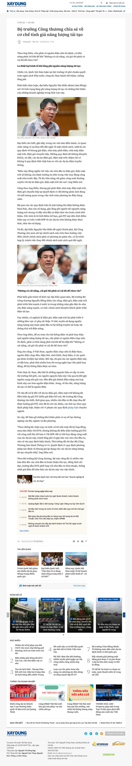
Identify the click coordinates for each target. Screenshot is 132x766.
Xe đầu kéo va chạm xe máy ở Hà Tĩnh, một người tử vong (109, 627)
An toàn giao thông (103, 6)
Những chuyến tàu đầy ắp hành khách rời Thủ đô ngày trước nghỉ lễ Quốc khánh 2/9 (55, 525)
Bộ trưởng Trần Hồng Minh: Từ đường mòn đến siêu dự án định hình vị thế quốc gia (106, 649)
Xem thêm (24, 531)
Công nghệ (90, 11)
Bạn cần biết (16, 723)
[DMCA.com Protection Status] (109, 755)
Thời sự (12, 11)
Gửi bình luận (79, 586)
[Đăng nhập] (106, 2)
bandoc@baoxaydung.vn (62, 753)
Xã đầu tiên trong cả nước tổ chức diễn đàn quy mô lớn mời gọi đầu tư (56, 510)
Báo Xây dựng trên (27, 541)
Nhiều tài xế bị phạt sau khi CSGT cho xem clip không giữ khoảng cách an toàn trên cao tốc (29, 649)
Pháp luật (45, 11)
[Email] (82, 541)
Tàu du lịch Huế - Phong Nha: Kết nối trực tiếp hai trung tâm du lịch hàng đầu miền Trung (30, 672)
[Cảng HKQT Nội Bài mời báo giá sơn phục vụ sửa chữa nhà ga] (52, 692)
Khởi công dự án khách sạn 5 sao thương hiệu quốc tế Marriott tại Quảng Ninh (23, 707)
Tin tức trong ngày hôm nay (40, 491)
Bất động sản (89, 6)
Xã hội (31, 23)
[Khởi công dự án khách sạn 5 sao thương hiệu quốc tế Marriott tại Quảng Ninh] (23, 692)
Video (110, 11)
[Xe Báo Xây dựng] (118, 743)
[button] (63, 634)
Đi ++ (105, 11)
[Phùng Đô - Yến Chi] (19, 42)
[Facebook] (74, 541)
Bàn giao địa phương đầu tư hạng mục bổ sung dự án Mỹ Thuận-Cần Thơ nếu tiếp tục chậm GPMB (53, 517)
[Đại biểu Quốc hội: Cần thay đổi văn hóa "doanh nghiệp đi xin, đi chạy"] (24, 479)
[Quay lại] (18, 541)
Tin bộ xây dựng (119, 6)
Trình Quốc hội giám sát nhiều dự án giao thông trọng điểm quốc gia (27, 572)
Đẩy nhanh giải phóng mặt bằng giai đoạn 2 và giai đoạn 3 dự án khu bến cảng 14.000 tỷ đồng (106, 660)
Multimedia (117, 11)
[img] (52, 116)
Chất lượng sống (56, 11)
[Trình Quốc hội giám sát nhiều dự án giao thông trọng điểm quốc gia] (28, 559)
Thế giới (98, 11)
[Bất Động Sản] (100, 744)
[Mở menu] (124, 11)
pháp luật (73, 407)
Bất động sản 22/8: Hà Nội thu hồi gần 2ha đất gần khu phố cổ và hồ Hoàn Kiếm (23, 625)
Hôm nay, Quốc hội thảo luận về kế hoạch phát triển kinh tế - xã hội (76, 572)
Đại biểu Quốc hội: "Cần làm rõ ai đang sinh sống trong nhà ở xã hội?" (52, 572)
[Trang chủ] (8, 11)
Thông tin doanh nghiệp (22, 681)
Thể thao (81, 11)
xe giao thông (77, 6)
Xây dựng (20, 11)
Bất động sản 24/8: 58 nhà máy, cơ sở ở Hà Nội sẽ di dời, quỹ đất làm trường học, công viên (80, 624)
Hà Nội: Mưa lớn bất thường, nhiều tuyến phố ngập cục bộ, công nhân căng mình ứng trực (68, 660)
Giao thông (29, 11)
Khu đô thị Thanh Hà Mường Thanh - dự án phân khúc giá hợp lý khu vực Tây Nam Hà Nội (62, 723)
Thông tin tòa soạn (115, 733)
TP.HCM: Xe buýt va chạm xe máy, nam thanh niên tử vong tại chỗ (106, 672)
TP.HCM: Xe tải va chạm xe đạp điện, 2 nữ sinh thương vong (51, 627)
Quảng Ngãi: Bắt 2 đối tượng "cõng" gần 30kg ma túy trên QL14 (56, 504)
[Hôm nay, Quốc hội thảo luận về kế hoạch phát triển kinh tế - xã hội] (76, 559)
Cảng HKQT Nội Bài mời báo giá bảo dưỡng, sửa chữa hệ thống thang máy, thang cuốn (80, 707)
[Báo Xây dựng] (16, 4)
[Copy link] (86, 541)
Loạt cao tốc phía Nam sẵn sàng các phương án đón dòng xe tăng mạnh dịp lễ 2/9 (68, 672)
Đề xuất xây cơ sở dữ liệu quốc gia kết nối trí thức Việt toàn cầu (68, 649)
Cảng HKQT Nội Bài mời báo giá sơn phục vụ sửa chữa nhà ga (50, 706)
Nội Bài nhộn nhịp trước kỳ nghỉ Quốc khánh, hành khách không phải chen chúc (53, 497)
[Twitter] (78, 541)
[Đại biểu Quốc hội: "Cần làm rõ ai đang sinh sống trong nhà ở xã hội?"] (52, 559)
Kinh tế (37, 11)
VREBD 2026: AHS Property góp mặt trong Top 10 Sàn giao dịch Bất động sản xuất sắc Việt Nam (108, 709)
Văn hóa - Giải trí (70, 11)
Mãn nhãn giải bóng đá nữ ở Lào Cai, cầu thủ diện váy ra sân (28, 661)
